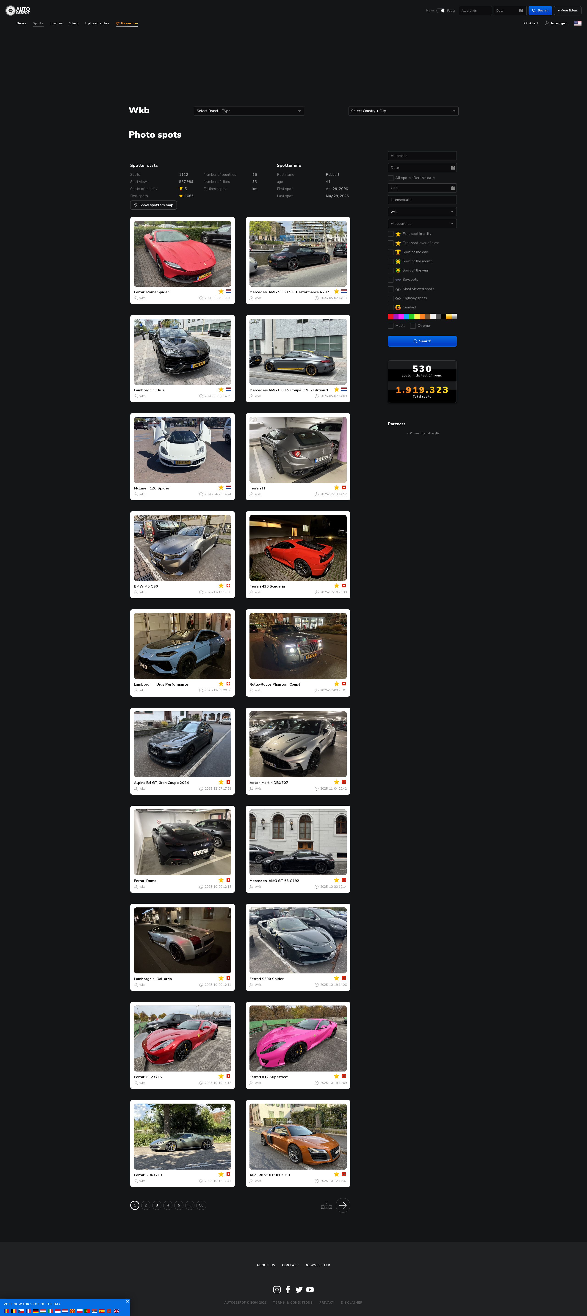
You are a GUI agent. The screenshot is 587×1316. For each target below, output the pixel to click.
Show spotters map (156, 205)
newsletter (318, 1265)
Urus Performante (172, 684)
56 (201, 1205)
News (430, 10)
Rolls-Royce (260, 684)
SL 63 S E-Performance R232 (303, 292)
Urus (160, 390)
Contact (290, 1265)
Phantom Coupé (286, 684)
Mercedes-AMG (263, 292)
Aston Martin (261, 782)
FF (264, 488)
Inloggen (559, 23)
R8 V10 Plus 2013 (274, 1175)
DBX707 (281, 782)
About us (266, 1265)
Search (543, 10)
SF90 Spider (273, 978)
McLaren (141, 488)
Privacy (327, 1303)
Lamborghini (144, 390)
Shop (74, 23)
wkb (142, 298)
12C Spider (159, 488)
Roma (151, 880)
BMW (139, 586)
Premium (129, 23)
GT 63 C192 (288, 880)
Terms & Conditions (293, 1303)
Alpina (139, 782)
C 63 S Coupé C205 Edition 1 (303, 390)
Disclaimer (352, 1303)
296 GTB (154, 1175)
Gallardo (164, 978)
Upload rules (97, 23)
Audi (253, 1175)
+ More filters (568, 10)
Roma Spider (157, 292)
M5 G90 (151, 586)
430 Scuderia (273, 586)
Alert (534, 23)
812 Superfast (275, 1077)
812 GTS (154, 1077)
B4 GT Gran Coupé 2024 (167, 782)
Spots (451, 10)
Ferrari (139, 292)
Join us (56, 23)
